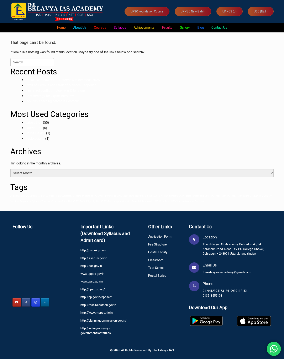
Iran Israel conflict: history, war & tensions (55, 91)
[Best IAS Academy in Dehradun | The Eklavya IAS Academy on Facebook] (26, 302)
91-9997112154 (237, 291)
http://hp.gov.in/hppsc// (96, 297)
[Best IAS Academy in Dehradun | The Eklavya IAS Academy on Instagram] (35, 302)
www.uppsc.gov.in (92, 274)
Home (61, 28)
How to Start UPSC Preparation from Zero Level (187, 196)
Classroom (155, 260)
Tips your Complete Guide (54, 201)
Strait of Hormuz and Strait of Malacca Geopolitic (60, 85)
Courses (100, 28)
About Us (79, 28)
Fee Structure (157, 244)
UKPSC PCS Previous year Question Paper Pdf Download (124, 201)
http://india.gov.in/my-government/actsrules (95, 330)
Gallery (185, 28)
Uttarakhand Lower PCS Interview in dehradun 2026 (62, 80)
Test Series (156, 268)
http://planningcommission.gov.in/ (103, 320)
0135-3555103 (212, 295)
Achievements (144, 28)
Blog (200, 28)
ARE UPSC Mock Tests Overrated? (55, 196)
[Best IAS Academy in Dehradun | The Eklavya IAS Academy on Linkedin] (45, 302)
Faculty (167, 28)
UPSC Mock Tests (161, 201)
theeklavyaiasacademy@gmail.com (227, 272)
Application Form (160, 236)
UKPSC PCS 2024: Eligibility (81, 201)
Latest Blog (33, 123)
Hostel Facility (157, 252)
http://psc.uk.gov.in (93, 250)
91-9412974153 (214, 291)
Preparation (25, 201)
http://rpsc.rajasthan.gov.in (98, 305)
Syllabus (120, 28)
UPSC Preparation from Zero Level (188, 201)
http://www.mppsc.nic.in (96, 313)
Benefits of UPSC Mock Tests (119, 196)
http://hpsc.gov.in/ (92, 289)
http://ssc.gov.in (91, 266)
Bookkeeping (34, 139)
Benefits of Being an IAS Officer (88, 196)
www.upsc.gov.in (91, 281)
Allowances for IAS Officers (23, 196)
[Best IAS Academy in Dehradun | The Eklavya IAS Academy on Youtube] (16, 302)
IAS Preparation (218, 196)
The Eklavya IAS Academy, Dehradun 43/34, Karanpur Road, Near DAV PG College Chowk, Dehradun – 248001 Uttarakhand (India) (233, 248)
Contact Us (219, 28)
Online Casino (35, 133)
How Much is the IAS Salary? (149, 196)
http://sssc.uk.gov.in (93, 258)
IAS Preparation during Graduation (244, 196)
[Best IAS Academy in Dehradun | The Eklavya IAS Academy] (58, 11)
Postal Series (157, 276)
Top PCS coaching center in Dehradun (52, 101)
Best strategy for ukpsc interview (49, 96)
